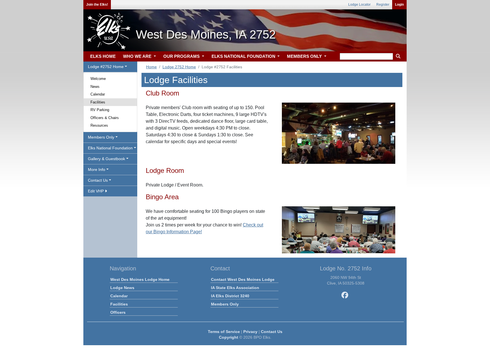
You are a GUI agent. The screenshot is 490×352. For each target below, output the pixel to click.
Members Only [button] (101, 137)
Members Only (225, 304)
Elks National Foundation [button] (110, 148)
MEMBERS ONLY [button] (305, 56)
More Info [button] (96, 169)
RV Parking (99, 110)
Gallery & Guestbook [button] (106, 158)
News (95, 86)
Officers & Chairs (104, 118)
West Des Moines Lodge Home (140, 279)
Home (151, 67)
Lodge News (122, 287)
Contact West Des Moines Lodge (242, 279)
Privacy (250, 331)
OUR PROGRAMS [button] (182, 56)
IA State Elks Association (235, 287)
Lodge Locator (359, 5)
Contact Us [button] (98, 180)
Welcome (98, 79)
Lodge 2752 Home (179, 67)
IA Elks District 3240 (230, 296)
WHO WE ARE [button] (138, 56)
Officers (118, 312)
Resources (99, 125)
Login (399, 5)
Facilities (97, 102)
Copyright (228, 337)
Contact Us (271, 331)
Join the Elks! (97, 5)
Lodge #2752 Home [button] (106, 66)
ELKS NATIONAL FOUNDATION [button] (244, 56)
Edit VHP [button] (96, 191)
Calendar (97, 94)
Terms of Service (224, 331)
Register (382, 5)
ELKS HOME (103, 56)
